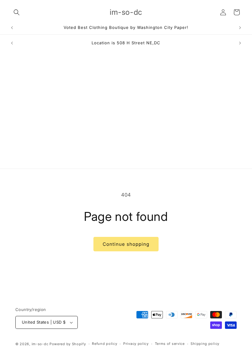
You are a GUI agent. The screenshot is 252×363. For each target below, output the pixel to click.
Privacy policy (136, 343)
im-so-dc (40, 344)
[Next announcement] (240, 27)
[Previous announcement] (12, 27)
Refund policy (104, 343)
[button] (16, 12)
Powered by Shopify (67, 344)
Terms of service (170, 343)
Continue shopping (126, 244)
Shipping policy (205, 343)
